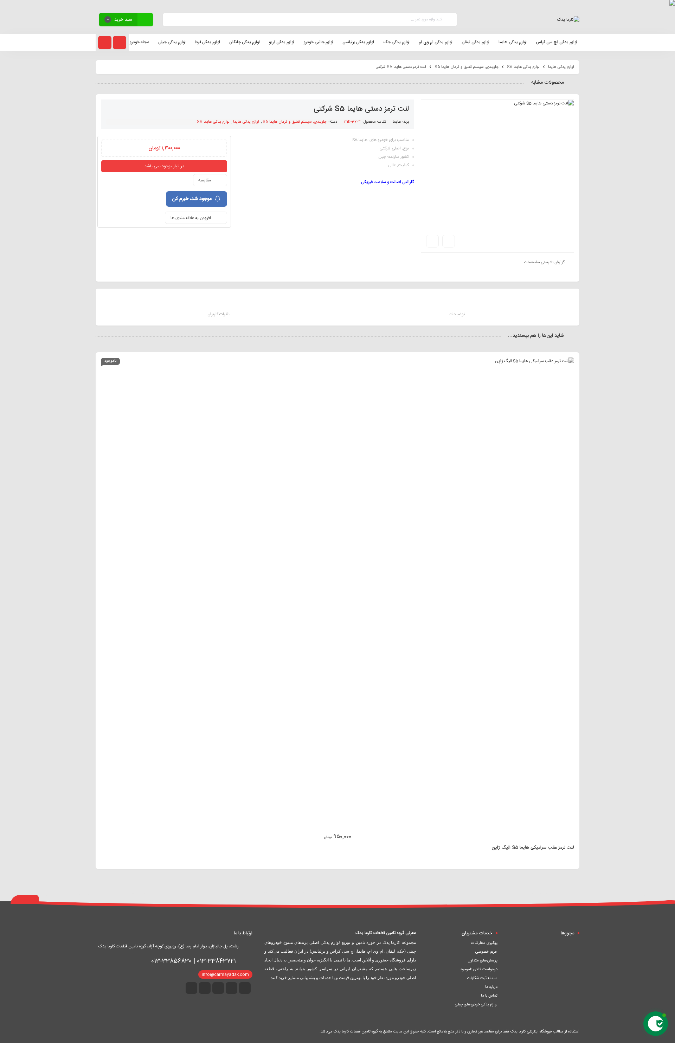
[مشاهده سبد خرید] (145, 20)
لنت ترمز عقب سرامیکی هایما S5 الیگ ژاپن (532, 847)
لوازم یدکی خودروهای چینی (476, 1005)
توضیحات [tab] (457, 314)
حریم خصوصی (486, 952)
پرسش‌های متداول (482, 961)
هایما (397, 122)
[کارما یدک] (568, 20)
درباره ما (491, 987)
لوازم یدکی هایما (561, 67)
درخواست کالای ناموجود (478, 969)
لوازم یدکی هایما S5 (523, 67)
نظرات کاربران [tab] (218, 314)
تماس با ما (489, 996)
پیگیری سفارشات (484, 943)
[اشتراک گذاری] (448, 241)
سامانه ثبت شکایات (482, 978)
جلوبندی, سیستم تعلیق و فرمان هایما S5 (467, 67)
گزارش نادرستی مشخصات (544, 262)
